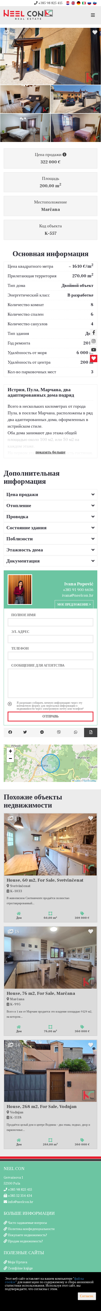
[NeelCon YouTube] (93, 350)
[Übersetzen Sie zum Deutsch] (79, 3)
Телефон (20, 648)
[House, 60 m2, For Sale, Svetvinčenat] (50, 844)
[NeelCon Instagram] (93, 341)
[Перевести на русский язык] (90, 3)
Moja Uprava (17, 1262)
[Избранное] (93, 358)
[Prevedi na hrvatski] (68, 3)
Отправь (50, 716)
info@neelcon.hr (20, 1202)
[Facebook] (10, 732)
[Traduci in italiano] (84, 3)
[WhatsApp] (75, 732)
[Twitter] (25, 732)
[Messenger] (42, 732)
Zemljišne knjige (20, 1268)
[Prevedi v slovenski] (95, 3)
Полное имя (23, 615)
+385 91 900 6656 (78, 589)
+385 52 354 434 (19, 1196)
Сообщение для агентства (37, 665)
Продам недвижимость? (25, 1241)
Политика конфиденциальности (31, 1229)
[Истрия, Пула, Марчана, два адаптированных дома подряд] (50, 56)
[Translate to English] (73, 3)
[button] (10, 751)
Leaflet (77, 780)
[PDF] (90, 732)
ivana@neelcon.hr (77, 595)
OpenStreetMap (89, 780)
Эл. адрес (20, 632)
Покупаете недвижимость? (27, 1235)
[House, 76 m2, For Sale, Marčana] (50, 958)
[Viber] (58, 732)
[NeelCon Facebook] (93, 332)
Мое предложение (73, 605)
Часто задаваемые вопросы (27, 1223)
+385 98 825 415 (50, 3)
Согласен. (87, 1296)
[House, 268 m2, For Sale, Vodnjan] (50, 1071)
